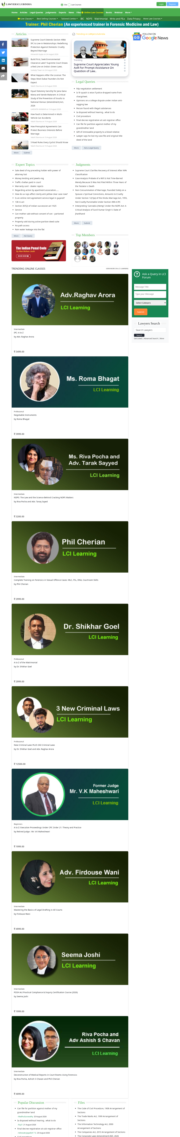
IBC (82, 18)
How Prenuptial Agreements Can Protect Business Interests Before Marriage (46, 130)
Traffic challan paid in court (28, 182)
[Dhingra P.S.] (100, 251)
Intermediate (19, 329)
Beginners (18, 824)
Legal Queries (36, 12)
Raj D (20, 1125)
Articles (23, 12)
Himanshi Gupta (37, 54)
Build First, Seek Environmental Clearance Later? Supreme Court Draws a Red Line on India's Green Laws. (49, 63)
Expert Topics (25, 164)
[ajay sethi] (85, 251)
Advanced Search (151, 338)
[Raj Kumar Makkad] (85, 244)
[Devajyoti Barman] (107, 244)
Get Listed (138, 338)
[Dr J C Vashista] (77, 251)
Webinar (118, 12)
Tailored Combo (68, 18)
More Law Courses (152, 18)
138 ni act (19, 202)
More (127, 12)
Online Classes (28, 268)
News (71, 12)
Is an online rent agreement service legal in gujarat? (40, 198)
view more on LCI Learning (117, 268)
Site (65, 5)
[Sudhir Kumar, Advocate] (115, 244)
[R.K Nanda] (115, 251)
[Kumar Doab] (92, 244)
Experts (62, 12)
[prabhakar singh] (107, 251)
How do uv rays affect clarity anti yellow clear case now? (41, 194)
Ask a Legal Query (91, 148)
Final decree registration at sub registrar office (98, 120)
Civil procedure (83, 116)
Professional (19, 411)
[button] (125, 44)
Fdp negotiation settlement (89, 88)
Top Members (85, 235)
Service (18, 209)
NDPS (89, 18)
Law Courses (76, 5)
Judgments (51, 12)
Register (172, 4)
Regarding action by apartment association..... (37, 190)
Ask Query (28, 236)
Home (14, 12)
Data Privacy (133, 18)
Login (161, 4)
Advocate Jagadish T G (27, 1133)
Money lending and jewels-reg (29, 178)
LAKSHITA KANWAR (38, 109)
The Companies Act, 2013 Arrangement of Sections (101, 1132)
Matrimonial (101, 18)
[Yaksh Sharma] (92, 258)
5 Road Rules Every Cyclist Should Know (49, 142)
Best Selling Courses (46, 18)
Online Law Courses (93, 12)
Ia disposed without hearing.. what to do (95, 112)
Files (78, 12)
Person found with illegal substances (93, 108)
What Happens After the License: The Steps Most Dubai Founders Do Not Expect (48, 79)
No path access (22, 225)
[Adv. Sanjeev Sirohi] (77, 258)
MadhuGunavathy (25, 1116)
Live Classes (26, 18)
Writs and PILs (117, 18)
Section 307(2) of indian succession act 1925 (35, 205)
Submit (27, 152)
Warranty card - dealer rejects (29, 186)
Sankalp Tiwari (36, 70)
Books (109, 12)
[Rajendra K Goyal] (77, 244)
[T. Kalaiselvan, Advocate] (100, 244)
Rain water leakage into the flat (29, 229)
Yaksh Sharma (36, 86)
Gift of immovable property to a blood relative (97, 132)
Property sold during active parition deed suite (37, 221)
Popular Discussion (31, 1102)
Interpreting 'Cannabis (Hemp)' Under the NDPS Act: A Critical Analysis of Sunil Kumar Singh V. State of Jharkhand (100, 209)
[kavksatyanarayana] (85, 258)
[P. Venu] (92, 251)
